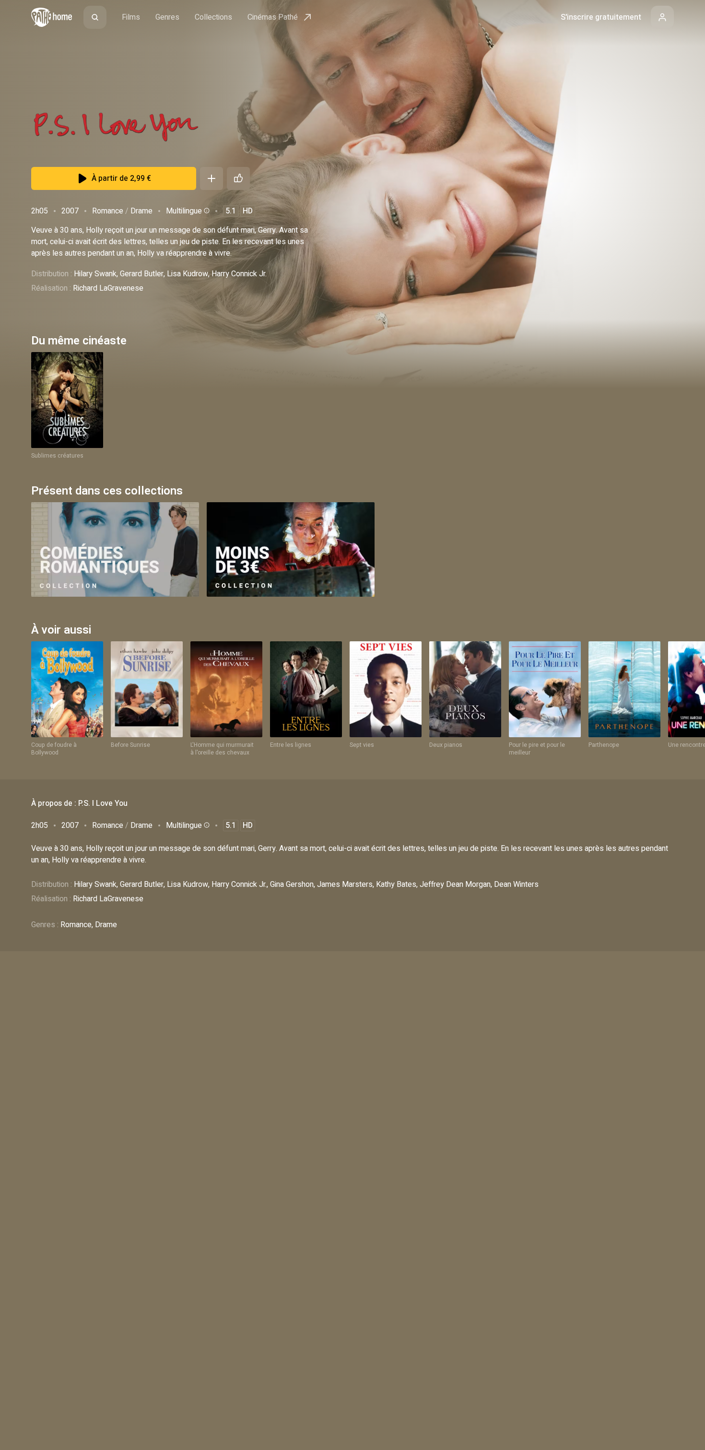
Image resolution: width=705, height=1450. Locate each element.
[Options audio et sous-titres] (206, 210)
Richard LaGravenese (108, 288)
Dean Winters (516, 884)
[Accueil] (51, 17)
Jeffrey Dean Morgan (455, 884)
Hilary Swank (95, 274)
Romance (107, 211)
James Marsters (345, 884)
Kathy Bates (396, 884)
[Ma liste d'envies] (211, 178)
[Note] (238, 178)
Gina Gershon (292, 884)
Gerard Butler (142, 274)
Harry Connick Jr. (239, 274)
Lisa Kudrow (187, 274)
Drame (141, 211)
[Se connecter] (662, 17)
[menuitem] (94, 17)
